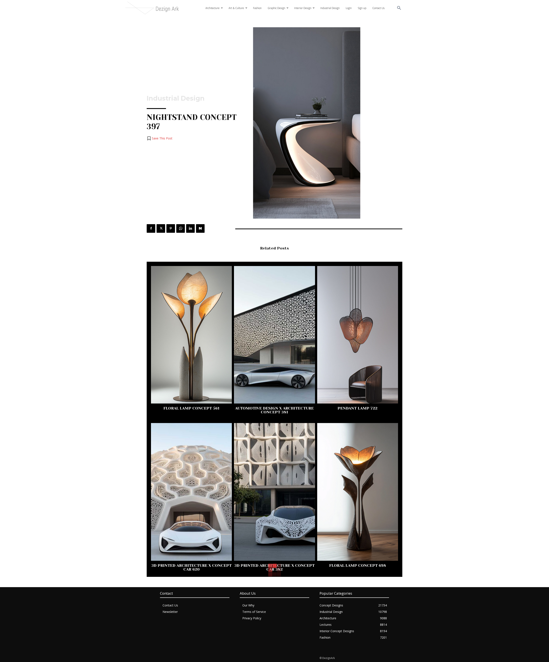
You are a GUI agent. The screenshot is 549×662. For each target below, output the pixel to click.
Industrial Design (176, 98)
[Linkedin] (190, 228)
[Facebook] (151, 228)
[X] (161, 228)
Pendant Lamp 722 (357, 408)
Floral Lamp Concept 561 (191, 408)
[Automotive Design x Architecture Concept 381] (274, 335)
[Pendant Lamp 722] (357, 335)
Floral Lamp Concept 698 (357, 565)
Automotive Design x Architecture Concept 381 (274, 410)
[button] (399, 8)
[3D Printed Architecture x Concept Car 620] (191, 492)
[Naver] (200, 228)
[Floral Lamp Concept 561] (191, 335)
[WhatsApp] (180, 228)
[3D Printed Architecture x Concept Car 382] (274, 492)
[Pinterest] (170, 228)
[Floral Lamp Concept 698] (357, 492)
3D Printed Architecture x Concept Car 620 (191, 567)
